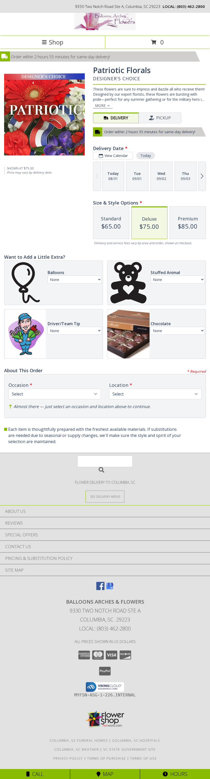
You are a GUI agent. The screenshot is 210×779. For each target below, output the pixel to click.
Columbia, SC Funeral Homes (79, 740)
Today (145, 155)
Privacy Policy (68, 758)
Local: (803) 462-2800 (105, 628)
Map (106, 774)
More (100, 105)
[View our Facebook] (100, 588)
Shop (56, 42)
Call (37, 774)
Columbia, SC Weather (76, 749)
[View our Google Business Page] (110, 588)
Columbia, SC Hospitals (136, 740)
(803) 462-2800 (191, 6)
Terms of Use (143, 758)
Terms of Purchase (106, 758)
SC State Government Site (129, 749)
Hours (177, 774)
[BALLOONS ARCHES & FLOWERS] (105, 28)
